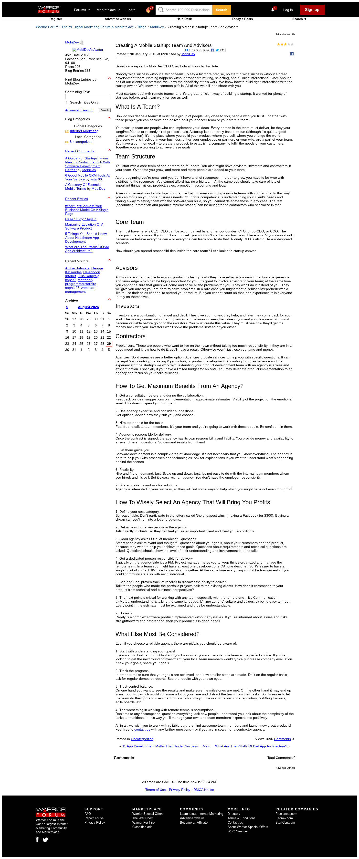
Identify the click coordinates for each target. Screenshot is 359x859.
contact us (142, 729)
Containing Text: (77, 92)
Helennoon (91, 272)
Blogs (142, 27)
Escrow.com (284, 818)
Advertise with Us (285, 34)
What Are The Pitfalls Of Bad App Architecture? (251, 746)
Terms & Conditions (241, 818)
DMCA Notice (203, 790)
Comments (282, 739)
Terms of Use (155, 790)
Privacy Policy (179, 790)
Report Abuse (94, 818)
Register (56, 19)
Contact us (235, 822)
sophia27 (72, 288)
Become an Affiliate (194, 822)
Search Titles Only (84, 103)
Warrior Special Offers (148, 814)
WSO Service (237, 831)
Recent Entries (76, 199)
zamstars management (80, 289)
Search (221, 10)
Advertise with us (118, 19)
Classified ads (142, 827)
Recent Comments (79, 151)
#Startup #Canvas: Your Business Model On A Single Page (86, 210)
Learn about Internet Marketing (201, 814)
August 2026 (88, 307)
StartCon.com (285, 822)
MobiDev (157, 27)
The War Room (143, 818)
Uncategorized (142, 739)
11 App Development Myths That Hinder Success (160, 746)
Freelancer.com (286, 814)
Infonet (70, 276)
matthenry (85, 280)
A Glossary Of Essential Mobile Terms (83, 186)
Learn (132, 10)
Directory (234, 814)
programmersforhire (80, 284)
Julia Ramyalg (88, 276)
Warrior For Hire (143, 822)
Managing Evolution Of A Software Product (84, 226)
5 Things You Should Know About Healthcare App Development (86, 237)
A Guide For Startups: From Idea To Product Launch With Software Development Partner (87, 164)
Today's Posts (242, 19)
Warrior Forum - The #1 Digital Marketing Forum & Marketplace (85, 27)
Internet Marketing (84, 131)
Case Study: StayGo (80, 219)
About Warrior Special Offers (248, 827)
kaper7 (70, 280)
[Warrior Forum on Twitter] (45, 840)
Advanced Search (79, 110)
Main (206, 746)
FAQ (87, 814)
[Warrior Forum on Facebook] (37, 839)
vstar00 (96, 179)
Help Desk (184, 19)
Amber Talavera (77, 268)
